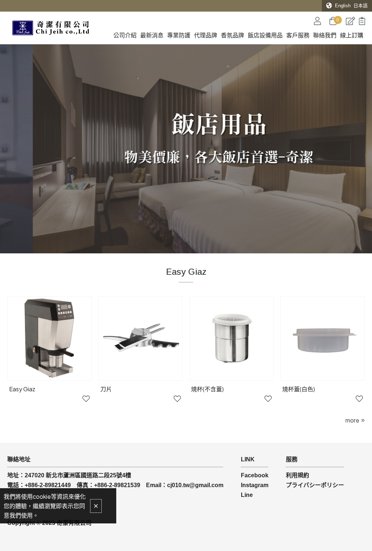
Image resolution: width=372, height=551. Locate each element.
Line (247, 495)
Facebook (254, 475)
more (352, 420)
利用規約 (297, 475)
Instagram (254, 485)
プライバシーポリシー (315, 485)
